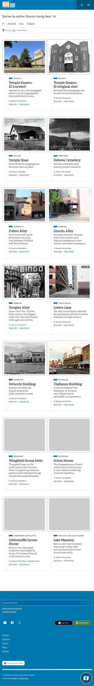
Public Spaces (64, 303)
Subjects (31, 23)
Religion (17, 78)
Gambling (62, 227)
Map (4, 647)
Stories (6, 639)
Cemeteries (63, 156)
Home (5, 635)
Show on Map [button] (24, 104)
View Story (13, 104)
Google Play (83, 623)
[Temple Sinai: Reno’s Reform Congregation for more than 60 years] (24, 134)
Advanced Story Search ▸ (12, 608)
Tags (21, 23)
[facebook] (12, 623)
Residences (18, 456)
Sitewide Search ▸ (9, 611)
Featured (12, 23)
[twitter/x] (19, 623)
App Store (65, 623)
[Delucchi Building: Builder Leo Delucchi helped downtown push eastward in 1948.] (24, 358)
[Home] (9, 5)
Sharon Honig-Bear (18, 101)
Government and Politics (25, 536)
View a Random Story (15, 663)
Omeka (14, 678)
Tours (5, 643)
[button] (82, 5)
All (3, 23)
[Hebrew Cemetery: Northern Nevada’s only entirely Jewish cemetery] (69, 134)
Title (14, 30)
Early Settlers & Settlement (71, 536)
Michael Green (34, 561)
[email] (5, 623)
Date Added (22, 30)
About (5, 651)
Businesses (19, 227)
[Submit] (88, 603)
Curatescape (23, 678)
